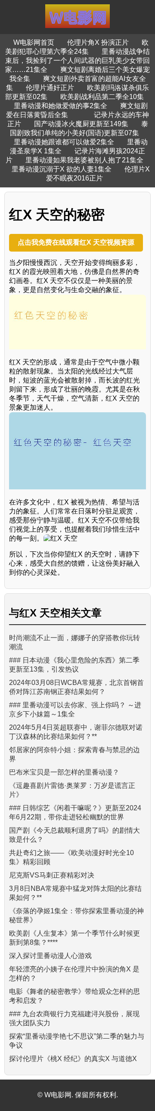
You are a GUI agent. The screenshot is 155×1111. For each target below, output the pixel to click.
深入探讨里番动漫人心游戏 (50, 955)
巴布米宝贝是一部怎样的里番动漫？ (64, 772)
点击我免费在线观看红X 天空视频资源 (76, 242)
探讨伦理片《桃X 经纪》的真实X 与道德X (73, 1058)
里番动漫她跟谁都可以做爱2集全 (64, 142)
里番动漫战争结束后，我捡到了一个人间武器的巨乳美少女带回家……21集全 (77, 60)
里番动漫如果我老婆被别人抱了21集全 (84, 160)
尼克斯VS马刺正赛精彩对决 (51, 875)
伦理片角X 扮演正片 (98, 42)
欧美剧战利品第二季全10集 (102, 96)
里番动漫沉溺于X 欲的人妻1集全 (62, 169)
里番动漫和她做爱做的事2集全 (60, 105)
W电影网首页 (33, 42)
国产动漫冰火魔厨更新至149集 (81, 124)
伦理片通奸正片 (50, 87)
